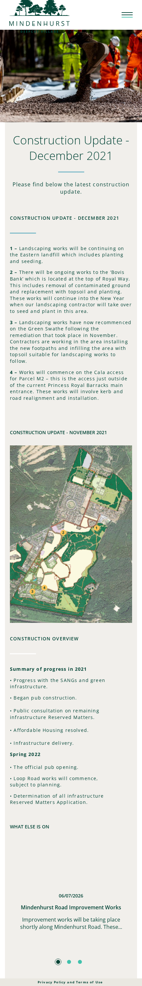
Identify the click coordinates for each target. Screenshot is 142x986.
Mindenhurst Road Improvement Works (71, 907)
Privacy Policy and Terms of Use (70, 982)
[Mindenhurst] (39, 14)
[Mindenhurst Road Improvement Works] (71, 864)
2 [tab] (69, 962)
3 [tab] (80, 962)
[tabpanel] (71, 896)
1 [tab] (58, 962)
